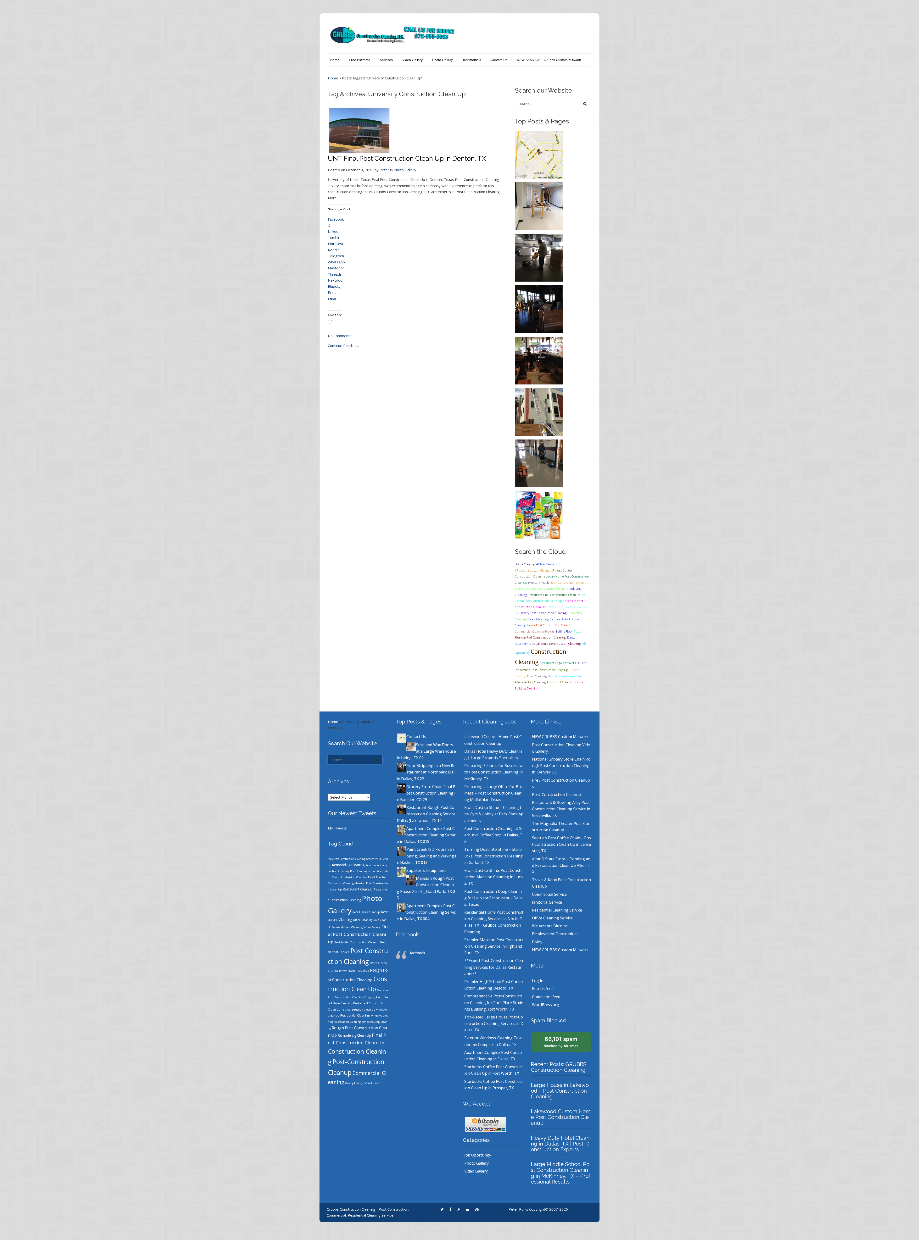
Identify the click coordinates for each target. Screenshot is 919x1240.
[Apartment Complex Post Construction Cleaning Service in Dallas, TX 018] (539, 411)
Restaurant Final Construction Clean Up (554, 595)
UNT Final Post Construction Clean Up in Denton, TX (407, 158)
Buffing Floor (564, 631)
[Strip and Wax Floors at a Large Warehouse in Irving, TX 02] (539, 205)
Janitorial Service (370, 1083)
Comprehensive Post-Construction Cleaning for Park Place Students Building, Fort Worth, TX (493, 1002)
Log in (537, 980)
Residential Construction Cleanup (540, 637)
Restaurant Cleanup (358, 889)
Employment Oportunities (555, 933)
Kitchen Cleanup (358, 970)
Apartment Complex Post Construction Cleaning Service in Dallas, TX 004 (426, 912)
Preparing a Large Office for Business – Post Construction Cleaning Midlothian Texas (493, 793)
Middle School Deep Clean (565, 676)
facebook (407, 934)
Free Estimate (359, 60)
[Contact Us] (539, 154)
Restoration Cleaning (347, 1021)
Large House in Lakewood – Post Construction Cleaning (560, 1091)
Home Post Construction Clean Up (550, 625)
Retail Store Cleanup (366, 912)
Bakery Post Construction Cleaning (543, 613)
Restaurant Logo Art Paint (557, 663)
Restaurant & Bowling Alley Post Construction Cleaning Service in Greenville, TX (561, 809)
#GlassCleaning (546, 564)
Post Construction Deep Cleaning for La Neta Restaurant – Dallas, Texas (493, 898)
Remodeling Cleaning (348, 864)
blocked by (561, 1042)
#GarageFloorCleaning (530, 682)
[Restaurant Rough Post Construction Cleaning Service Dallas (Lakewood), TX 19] (539, 360)
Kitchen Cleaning (352, 927)
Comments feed (546, 996)
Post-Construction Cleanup (556, 794)
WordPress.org (545, 1004)
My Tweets (337, 828)
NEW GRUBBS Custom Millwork (560, 736)
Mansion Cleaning (355, 877)
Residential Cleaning (355, 1015)
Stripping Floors (374, 997)
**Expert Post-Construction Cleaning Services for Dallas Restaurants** (493, 967)
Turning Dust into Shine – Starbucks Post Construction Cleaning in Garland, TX (493, 856)
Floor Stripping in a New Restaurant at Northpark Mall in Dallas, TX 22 (426, 772)
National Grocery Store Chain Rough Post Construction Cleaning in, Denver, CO (561, 765)
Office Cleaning (362, 920)
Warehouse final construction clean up (542, 589)
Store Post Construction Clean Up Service (351, 859)
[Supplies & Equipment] (539, 514)
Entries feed (543, 988)
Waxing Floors (352, 1083)
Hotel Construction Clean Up (569, 583)
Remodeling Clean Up (354, 1035)
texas (578, 631)
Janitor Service (339, 970)
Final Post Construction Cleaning (358, 934)
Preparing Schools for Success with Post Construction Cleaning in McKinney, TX (493, 772)
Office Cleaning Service (552, 918)
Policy (537, 942)
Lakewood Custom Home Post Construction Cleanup (561, 1117)
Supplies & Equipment (426, 870)
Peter (384, 169)
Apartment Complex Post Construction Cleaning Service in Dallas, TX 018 (426, 835)
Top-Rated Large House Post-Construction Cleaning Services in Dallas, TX (493, 1023)
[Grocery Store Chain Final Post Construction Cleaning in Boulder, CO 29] (539, 308)
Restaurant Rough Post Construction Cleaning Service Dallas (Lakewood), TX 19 (426, 814)
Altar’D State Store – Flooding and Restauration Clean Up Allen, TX (561, 865)
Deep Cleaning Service (543, 619)
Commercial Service (549, 894)
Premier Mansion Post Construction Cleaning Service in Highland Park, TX (493, 946)
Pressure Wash (538, 583)
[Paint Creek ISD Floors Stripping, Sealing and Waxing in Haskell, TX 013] (539, 463)
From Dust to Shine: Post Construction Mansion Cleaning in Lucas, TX (493, 877)
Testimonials (471, 60)
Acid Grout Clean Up (560, 682)
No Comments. (340, 335)
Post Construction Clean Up (358, 1009)
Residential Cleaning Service (557, 910)
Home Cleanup (525, 564)
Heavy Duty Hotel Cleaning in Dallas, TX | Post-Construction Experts (561, 1143)
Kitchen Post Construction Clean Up (544, 670)
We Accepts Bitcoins (550, 926)
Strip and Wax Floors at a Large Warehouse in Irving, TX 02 (426, 751)
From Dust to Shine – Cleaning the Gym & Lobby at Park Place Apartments (493, 814)
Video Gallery (412, 60)
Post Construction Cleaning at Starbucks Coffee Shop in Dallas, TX (493, 835)
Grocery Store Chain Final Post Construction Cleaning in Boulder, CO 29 (426, 793)
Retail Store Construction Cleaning (556, 643)
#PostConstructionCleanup (533, 570)
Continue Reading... (343, 345)
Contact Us (499, 60)
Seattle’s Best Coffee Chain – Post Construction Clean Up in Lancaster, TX (561, 844)
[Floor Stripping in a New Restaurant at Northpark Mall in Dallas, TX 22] (539, 257)
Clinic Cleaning (537, 676)
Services (386, 60)
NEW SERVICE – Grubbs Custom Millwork (549, 60)
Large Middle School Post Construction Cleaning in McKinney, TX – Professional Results (560, 1173)
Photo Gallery (442, 60)
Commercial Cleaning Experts (535, 631)
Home (334, 60)
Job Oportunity (477, 1155)
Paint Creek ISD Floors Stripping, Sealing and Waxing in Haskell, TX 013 (426, 856)
